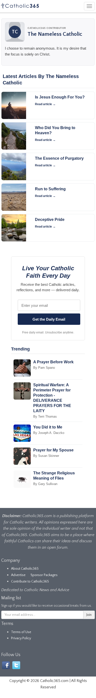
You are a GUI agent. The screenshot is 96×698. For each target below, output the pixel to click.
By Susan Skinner (46, 456)
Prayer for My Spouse (53, 450)
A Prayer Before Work (53, 362)
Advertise (18, 575)
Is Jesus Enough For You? (60, 97)
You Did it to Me (47, 427)
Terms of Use (21, 632)
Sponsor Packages (44, 575)
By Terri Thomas (45, 416)
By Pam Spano (44, 367)
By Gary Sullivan (45, 484)
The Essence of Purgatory (59, 158)
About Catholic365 (25, 569)
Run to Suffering (50, 189)
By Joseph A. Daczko (48, 433)
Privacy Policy (21, 638)
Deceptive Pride (49, 219)
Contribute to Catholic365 (30, 581)
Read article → (45, 104)
